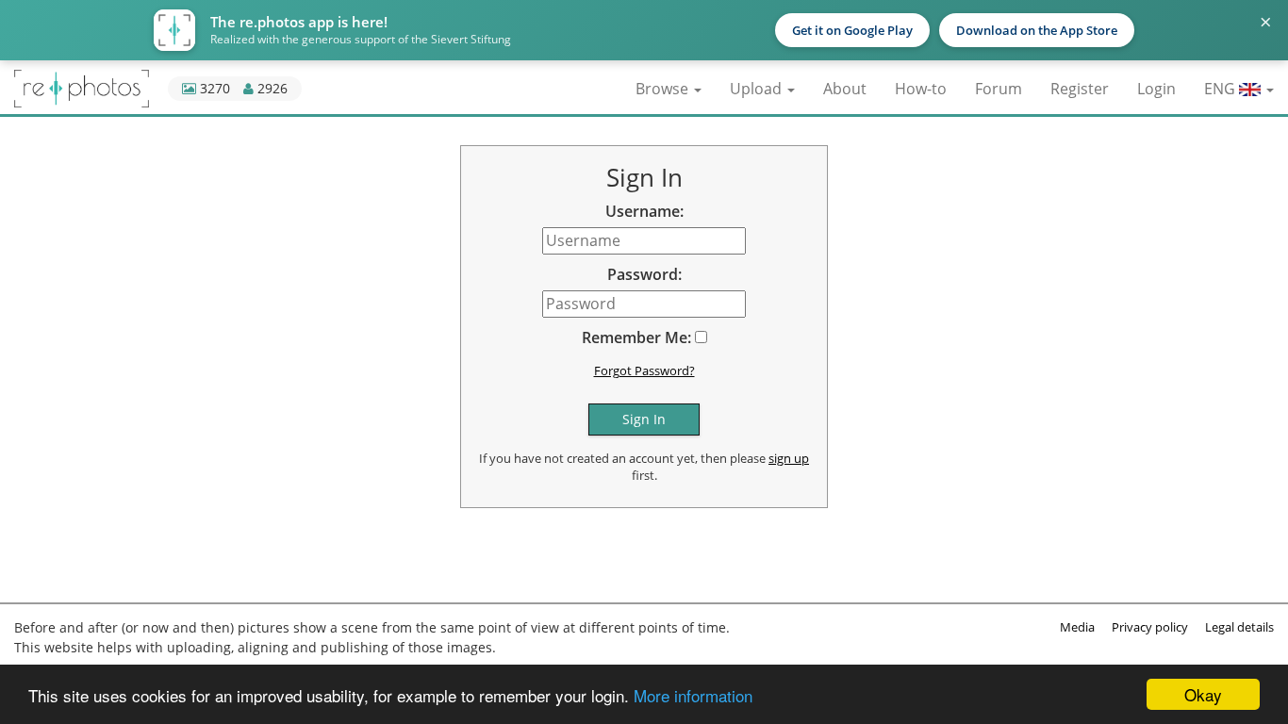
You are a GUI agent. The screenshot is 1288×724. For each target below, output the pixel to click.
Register (1079, 88)
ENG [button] (1221, 88)
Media (1077, 626)
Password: (644, 274)
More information (693, 695)
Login (1156, 88)
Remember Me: (636, 337)
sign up (788, 458)
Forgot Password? (644, 370)
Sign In (644, 419)
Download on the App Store (1036, 30)
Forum (998, 88)
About (845, 88)
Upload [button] (757, 88)
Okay (1203, 694)
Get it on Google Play (852, 30)
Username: (644, 211)
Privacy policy (1150, 626)
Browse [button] (664, 88)
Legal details (1239, 626)
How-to (921, 88)
